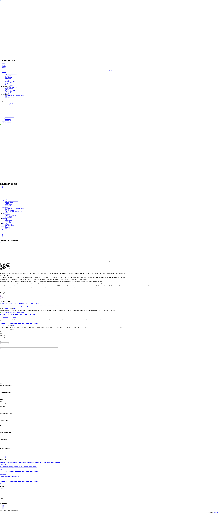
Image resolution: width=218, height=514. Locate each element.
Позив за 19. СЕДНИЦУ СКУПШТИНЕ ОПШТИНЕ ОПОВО (19, 323)
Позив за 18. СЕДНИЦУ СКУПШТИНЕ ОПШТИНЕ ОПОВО (19, 481)
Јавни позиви (7, 100)
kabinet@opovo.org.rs (4, 500)
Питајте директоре (8, 106)
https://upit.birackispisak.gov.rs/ (64, 290)
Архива (110, 70)
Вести (14, 308)
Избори (6, 84)
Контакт (3, 121)
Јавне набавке (5, 223)
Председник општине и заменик (11, 74)
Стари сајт (110, 69)
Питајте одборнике (8, 107)
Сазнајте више (3, 464)
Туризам (4, 67)
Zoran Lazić (5, 308)
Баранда (3, 64)
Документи (4, 218)
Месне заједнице (8, 78)
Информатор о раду (8, 92)
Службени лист (3, 453)
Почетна (4, 72)
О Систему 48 (7, 102)
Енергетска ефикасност (9, 112)
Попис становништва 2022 (10, 85)
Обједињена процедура (9, 97)
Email (1, 298)
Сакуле (3, 65)
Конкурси (4, 226)
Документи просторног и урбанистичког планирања (15, 95)
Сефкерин (4, 66)
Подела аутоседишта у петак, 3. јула (11, 476)
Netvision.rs (216, 512)
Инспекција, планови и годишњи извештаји (13, 98)
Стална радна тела (8, 91)
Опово (3, 63)
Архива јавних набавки (9, 117)
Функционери (7, 76)
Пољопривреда (7, 99)
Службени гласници (8, 110)
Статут (6, 109)
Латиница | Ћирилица (6, 122)
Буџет (6, 79)
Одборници (7, 89)
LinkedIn (1, 297)
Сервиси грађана (5, 207)
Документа (7, 93)
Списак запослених (8, 77)
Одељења (6, 83)
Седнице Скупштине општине (10, 90)
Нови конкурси (8, 119)
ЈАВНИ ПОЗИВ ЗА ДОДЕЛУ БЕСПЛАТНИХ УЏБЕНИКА (18, 314)
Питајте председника (9, 105)
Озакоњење (7, 96)
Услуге (3, 213)
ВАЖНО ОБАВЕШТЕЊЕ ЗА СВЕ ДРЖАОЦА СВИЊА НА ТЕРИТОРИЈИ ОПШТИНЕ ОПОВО (30, 306)
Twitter (1, 296)
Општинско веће (8, 75)
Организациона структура (10, 82)
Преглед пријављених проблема (11, 104)
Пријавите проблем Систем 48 (10, 103)
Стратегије (7, 80)
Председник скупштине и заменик (11, 87)
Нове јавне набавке (8, 116)
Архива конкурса (8, 120)
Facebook (2, 295)
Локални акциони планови (10, 81)
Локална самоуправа (6, 187)
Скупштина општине (6, 200)
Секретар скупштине (9, 88)
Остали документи (8, 222)
